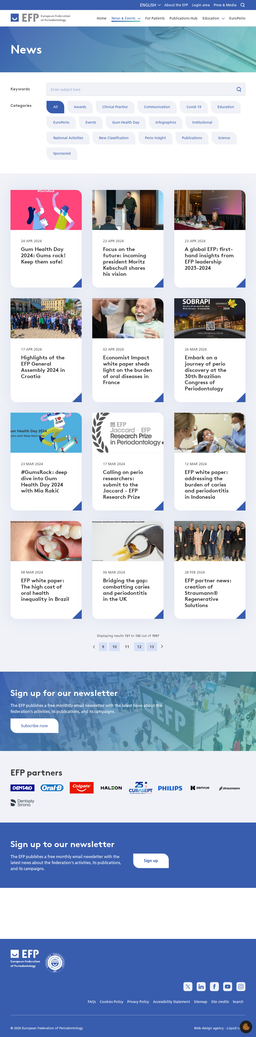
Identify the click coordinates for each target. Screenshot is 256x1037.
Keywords (20, 88)
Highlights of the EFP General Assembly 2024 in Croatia (43, 366)
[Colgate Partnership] (82, 788)
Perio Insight (155, 138)
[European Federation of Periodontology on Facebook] (214, 986)
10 (114, 646)
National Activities (68, 138)
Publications (192, 138)
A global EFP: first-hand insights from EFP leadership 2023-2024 (209, 258)
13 (152, 646)
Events (91, 122)
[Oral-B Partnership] (52, 788)
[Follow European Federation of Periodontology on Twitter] (187, 986)
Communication (157, 107)
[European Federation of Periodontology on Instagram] (241, 986)
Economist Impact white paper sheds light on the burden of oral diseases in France (127, 369)
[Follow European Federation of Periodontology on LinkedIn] (201, 986)
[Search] (243, 5)
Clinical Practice (115, 107)
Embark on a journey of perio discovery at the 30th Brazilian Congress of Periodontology (205, 373)
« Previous (95, 652)
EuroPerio (61, 122)
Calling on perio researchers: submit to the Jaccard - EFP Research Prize (123, 484)
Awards (80, 107)
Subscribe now (34, 725)
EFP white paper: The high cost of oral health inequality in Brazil (45, 589)
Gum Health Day (125, 122)
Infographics (166, 122)
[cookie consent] (246, 1027)
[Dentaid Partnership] (22, 787)
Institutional (202, 122)
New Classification (114, 138)
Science (224, 138)
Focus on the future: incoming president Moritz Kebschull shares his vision (124, 261)
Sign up (151, 860)
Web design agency (209, 1028)
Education (226, 107)
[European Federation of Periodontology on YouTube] (227, 986)
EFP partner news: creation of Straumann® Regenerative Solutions (208, 592)
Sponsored (62, 153)
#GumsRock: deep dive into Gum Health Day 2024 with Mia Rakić (44, 481)
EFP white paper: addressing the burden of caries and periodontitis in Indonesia (207, 484)
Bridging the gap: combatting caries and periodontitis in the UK (126, 589)
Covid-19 (193, 107)
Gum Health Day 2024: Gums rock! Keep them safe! (43, 255)
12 (139, 646)
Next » (163, 652)
